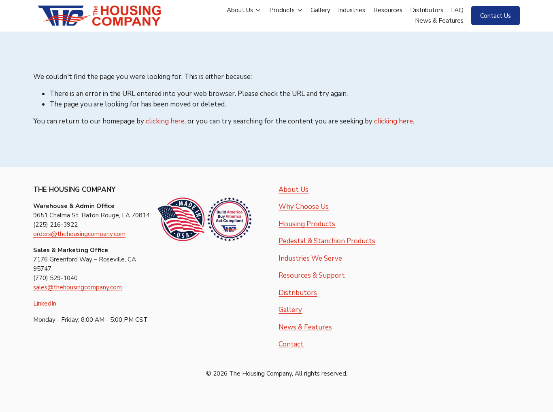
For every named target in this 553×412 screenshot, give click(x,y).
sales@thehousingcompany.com (77, 287)
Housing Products (307, 224)
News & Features (439, 21)
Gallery (320, 10)
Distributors (426, 10)
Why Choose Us (304, 206)
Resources (387, 10)
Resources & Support (312, 275)
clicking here (165, 121)
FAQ (457, 10)
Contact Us (495, 16)
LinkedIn (44, 303)
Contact (291, 344)
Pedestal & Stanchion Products (327, 241)
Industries (351, 10)
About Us (293, 189)
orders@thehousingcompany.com (79, 234)
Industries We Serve (310, 258)
